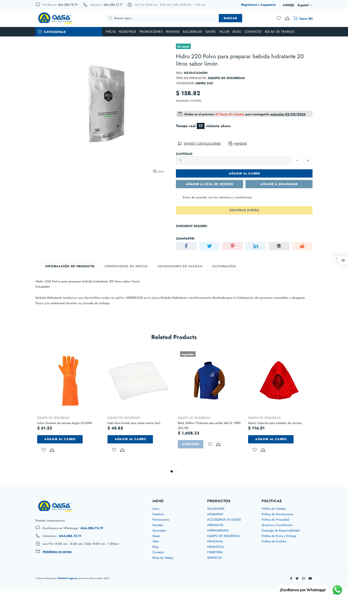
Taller (155, 541)
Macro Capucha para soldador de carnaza (275, 423)
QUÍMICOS (214, 558)
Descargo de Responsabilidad (280, 530)
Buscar (230, 18)
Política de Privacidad (275, 520)
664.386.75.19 (67, 4)
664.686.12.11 (113, 4)
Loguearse (268, 5)
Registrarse (249, 5)
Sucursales (159, 530)
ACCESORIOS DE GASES (224, 520)
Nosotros (158, 514)
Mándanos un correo (57, 551)
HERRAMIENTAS (218, 530)
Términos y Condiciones (277, 525)
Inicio (155, 509)
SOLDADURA (216, 509)
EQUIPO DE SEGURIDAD (53, 418)
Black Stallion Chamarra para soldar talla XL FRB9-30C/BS (209, 425)
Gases (156, 536)
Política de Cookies (274, 541)
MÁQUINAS (215, 514)
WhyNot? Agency (67, 578)
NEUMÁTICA (215, 547)
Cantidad (184, 154)
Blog (155, 547)
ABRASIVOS (215, 525)
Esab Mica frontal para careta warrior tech (134, 423)
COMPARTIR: (185, 239)
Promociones (160, 520)
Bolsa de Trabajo (162, 558)
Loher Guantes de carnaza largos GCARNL (65, 423)
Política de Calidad (274, 509)
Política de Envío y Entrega (279, 536)
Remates (157, 525)
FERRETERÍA (215, 552)
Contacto (158, 552)
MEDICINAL (215, 541)
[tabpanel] (69, 406)
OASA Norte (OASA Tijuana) (56, 18)
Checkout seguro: (192, 226)
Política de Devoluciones (277, 514)
